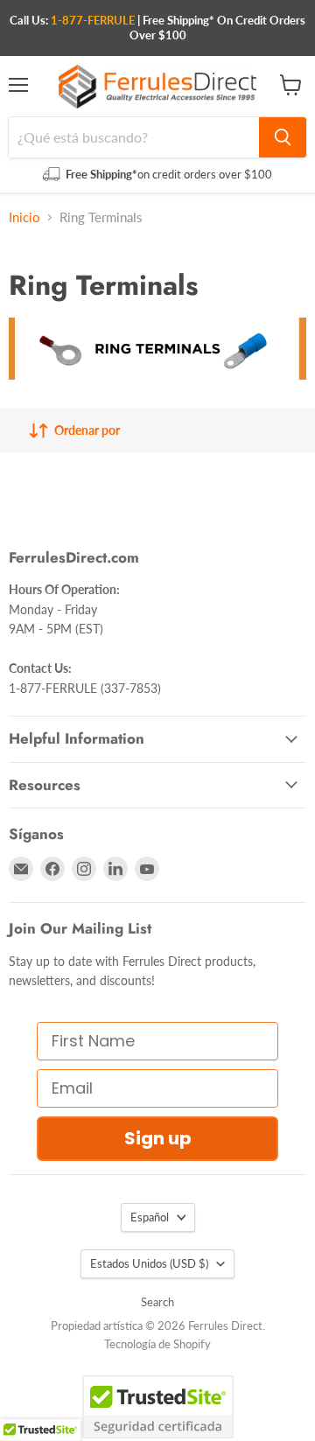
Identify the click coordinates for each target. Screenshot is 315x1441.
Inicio (24, 217)
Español (149, 1217)
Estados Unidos (149, 1263)
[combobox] (134, 137)
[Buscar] (282, 137)
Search (157, 1302)
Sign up (158, 1138)
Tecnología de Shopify (157, 1344)
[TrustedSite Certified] (157, 1406)
